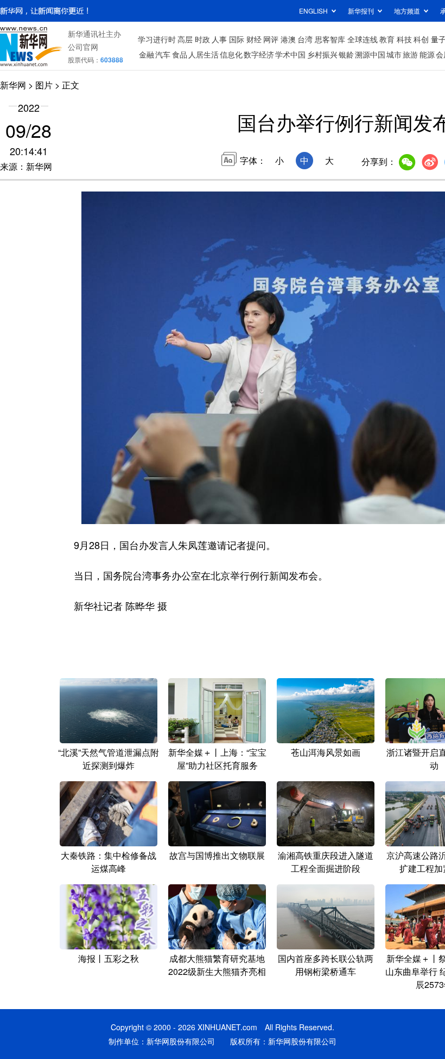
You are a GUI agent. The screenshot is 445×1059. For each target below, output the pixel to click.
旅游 (410, 54)
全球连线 (362, 39)
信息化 (231, 54)
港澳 (288, 39)
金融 (146, 54)
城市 (394, 54)
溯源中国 (370, 54)
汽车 (162, 54)
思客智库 (330, 39)
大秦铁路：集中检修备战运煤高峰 (108, 862)
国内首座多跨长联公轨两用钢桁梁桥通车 (325, 965)
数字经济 (259, 54)
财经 (254, 39)
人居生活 (203, 54)
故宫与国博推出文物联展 (217, 855)
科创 (421, 39)
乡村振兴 (322, 54)
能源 (427, 54)
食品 (179, 54)
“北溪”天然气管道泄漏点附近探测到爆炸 (108, 758)
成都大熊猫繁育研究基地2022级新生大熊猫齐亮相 (217, 965)
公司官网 (83, 46)
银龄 (346, 54)
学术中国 (290, 54)
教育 (387, 39)
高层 (185, 39)
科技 (404, 39)
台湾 (305, 39)
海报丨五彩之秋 (108, 958)
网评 (270, 39)
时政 (202, 39)
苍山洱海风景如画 (325, 752)
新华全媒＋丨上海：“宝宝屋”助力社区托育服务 (217, 758)
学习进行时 (157, 39)
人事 (219, 39)
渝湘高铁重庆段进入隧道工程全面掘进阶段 (325, 862)
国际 (236, 39)
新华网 (13, 85)
